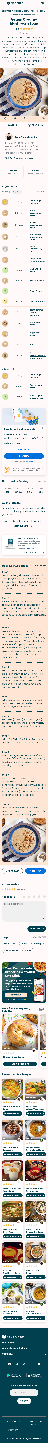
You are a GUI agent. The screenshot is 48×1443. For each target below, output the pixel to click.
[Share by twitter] (34, 118)
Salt (32, 344)
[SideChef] (13, 1337)
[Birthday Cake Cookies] (20, 1041)
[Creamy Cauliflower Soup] (12, 1261)
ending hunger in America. (26, 471)
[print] (5, 118)
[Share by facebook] (24, 118)
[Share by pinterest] (15, 118)
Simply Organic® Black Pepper (38, 356)
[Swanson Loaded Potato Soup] (35, 1179)
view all (41, 1009)
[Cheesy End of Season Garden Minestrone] (35, 1220)
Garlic (33, 280)
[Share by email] (43, 118)
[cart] (42, 3)
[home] (15, 3)
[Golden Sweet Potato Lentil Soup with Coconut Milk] (35, 1139)
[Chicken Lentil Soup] (35, 1261)
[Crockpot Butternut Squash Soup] (35, 1302)
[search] (37, 3)
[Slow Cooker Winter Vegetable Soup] (35, 1098)
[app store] (34, 1375)
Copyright (13, 1429)
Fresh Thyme (36, 291)
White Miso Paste (35, 323)
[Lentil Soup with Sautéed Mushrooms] (12, 1139)
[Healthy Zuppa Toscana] (12, 1302)
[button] (3, 3)
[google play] (14, 1375)
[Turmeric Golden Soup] (12, 1098)
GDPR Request (13, 1421)
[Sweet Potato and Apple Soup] (12, 1179)
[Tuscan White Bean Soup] (12, 1220)
